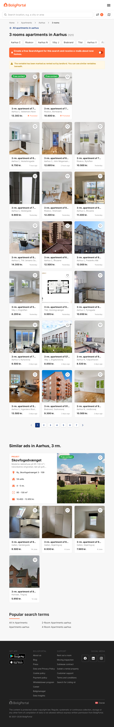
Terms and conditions (66, 677)
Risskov (29, 42)
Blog (35, 660)
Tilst (80, 42)
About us (37, 655)
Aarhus (42, 22)
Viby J (55, 42)
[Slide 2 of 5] (22, 102)
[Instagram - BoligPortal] (101, 658)
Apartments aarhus (19, 627)
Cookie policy (39, 673)
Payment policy (40, 677)
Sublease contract (65, 664)
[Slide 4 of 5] (26, 102)
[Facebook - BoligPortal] (85, 658)
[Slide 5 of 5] (28, 102)
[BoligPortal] (14, 5)
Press (35, 664)
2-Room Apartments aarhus (56, 622)
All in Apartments (18, 622)
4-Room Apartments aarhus (56, 627)
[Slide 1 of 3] (55, 251)
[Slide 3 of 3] (59, 251)
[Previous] (31, 425)
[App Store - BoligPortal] (16, 662)
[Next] (82, 425)
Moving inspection (65, 660)
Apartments (26, 22)
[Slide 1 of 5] (21, 102)
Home (11, 22)
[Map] (109, 14)
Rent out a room (64, 655)
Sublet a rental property (68, 668)
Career (36, 686)
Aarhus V (92, 42)
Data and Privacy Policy (44, 668)
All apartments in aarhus (26, 27)
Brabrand (68, 42)
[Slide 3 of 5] (24, 102)
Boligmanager (39, 691)
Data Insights (39, 695)
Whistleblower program (43, 682)
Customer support (65, 673)
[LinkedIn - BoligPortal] (93, 658)
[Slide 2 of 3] (57, 251)
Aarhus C (16, 42)
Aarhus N (43, 42)
